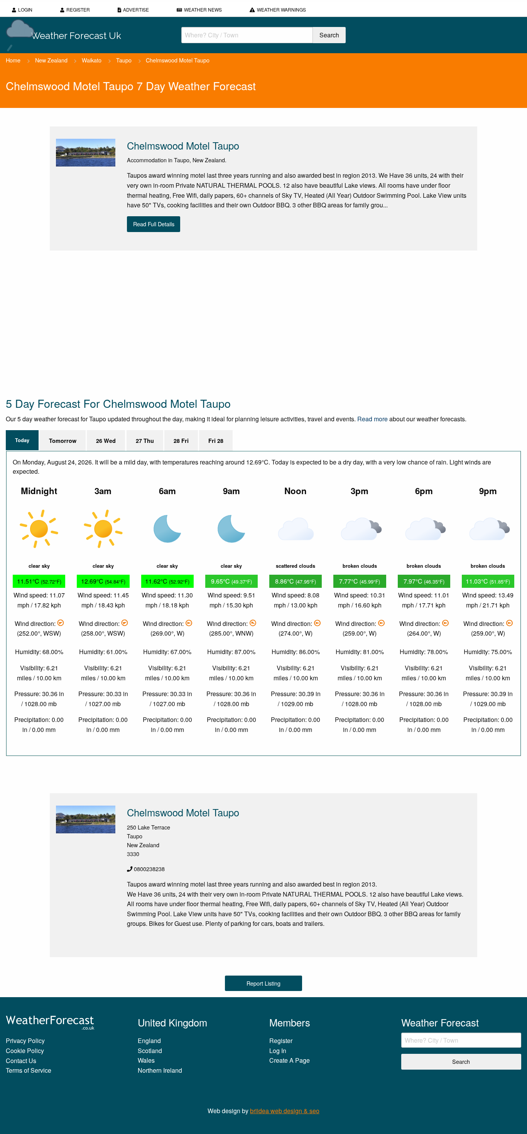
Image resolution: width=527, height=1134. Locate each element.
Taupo (124, 60)
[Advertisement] (237, 323)
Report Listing (263, 983)
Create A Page (289, 1060)
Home (13, 60)
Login (25, 9)
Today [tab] (22, 440)
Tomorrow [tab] (62, 440)
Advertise (136, 9)
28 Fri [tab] (181, 440)
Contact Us (21, 1060)
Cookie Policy (25, 1050)
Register (78, 9)
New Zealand (51, 60)
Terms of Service (28, 1070)
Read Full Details (153, 224)
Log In (277, 1050)
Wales (146, 1060)
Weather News (203, 9)
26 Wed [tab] (106, 440)
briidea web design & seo (284, 1110)
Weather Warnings (281, 9)
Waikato (91, 60)
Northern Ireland (160, 1070)
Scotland (150, 1050)
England (149, 1040)
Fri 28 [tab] (215, 440)
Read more (372, 418)
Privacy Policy (25, 1040)
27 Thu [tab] (145, 440)
